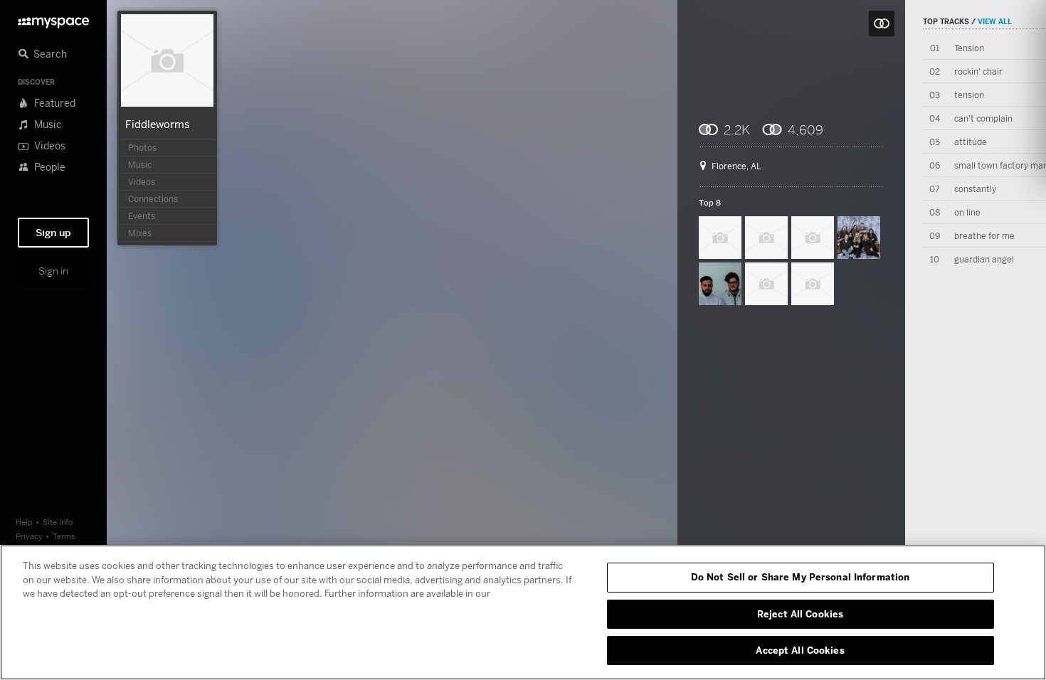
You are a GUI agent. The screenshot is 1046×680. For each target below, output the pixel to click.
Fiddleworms (157, 124)
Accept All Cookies (800, 650)
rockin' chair (978, 71)
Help (24, 521)
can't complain (983, 118)
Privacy (29, 536)
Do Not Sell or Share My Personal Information (800, 576)
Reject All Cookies (800, 613)
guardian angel (984, 259)
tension (969, 95)
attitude (970, 142)
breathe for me (984, 236)
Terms (64, 536)
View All (995, 21)
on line (967, 212)
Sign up (53, 232)
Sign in (53, 271)
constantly (975, 189)
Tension (969, 48)
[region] (523, 612)
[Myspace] (53, 19)
